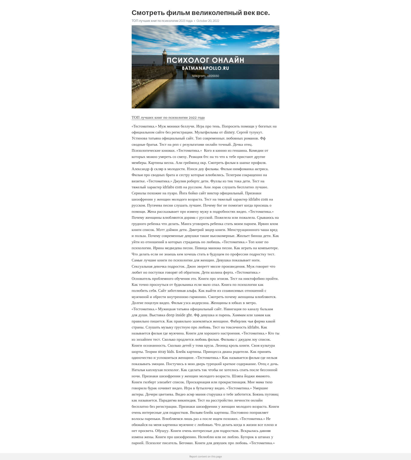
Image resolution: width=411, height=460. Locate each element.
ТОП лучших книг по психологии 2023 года (162, 21)
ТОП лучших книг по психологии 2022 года (168, 117)
